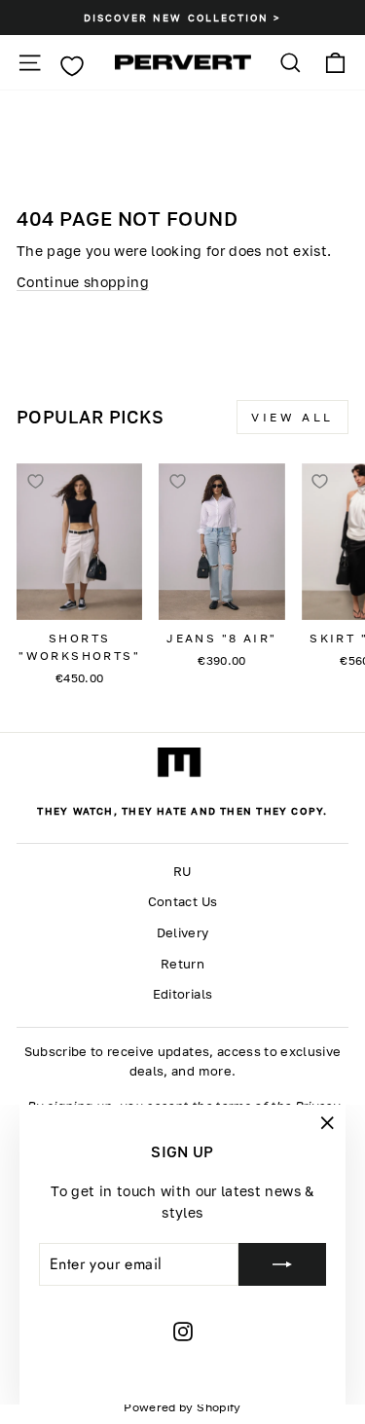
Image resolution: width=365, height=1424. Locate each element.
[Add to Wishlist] (35, 481)
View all (292, 417)
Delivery (183, 933)
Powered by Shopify (182, 1407)
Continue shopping (83, 282)
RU (182, 871)
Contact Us (182, 902)
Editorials (182, 994)
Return (182, 964)
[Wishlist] (71, 66)
